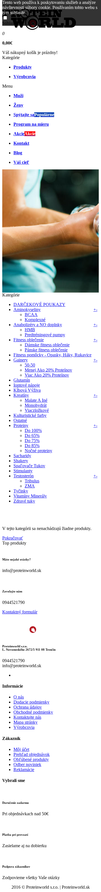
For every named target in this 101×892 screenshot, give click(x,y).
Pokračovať (12, 538)
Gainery (20, 360)
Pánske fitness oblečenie (46, 349)
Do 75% (32, 440)
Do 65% (32, 435)
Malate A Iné (36, 400)
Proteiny (20, 425)
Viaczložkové (37, 410)
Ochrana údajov (27, 707)
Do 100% (33, 430)
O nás (18, 697)
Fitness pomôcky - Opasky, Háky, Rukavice (52, 354)
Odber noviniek (27, 764)
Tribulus (32, 480)
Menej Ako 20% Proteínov (48, 370)
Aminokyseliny (27, 309)
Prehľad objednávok (31, 754)
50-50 (30, 365)
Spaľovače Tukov (29, 465)
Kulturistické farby (30, 415)
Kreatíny (21, 395)
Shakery (20, 460)
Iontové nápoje (26, 385)
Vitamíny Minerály (30, 496)
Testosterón (23, 475)
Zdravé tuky (24, 501)
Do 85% (32, 445)
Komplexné (35, 319)
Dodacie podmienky (31, 702)
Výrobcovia (24, 727)
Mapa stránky (25, 722)
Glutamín (21, 380)
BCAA (31, 314)
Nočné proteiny (38, 450)
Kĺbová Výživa (27, 390)
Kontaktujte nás (27, 717)
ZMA (30, 486)
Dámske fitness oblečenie (47, 344)
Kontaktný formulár (19, 612)
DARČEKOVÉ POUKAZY (39, 304)
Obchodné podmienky (33, 712)
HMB (30, 329)
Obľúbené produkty (31, 759)
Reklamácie (23, 769)
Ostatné (20, 420)
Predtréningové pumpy (45, 334)
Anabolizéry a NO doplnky (37, 324)
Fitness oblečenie (28, 339)
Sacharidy (22, 455)
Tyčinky (20, 491)
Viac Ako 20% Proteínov (47, 375)
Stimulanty (23, 470)
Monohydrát (36, 405)
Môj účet (21, 749)
